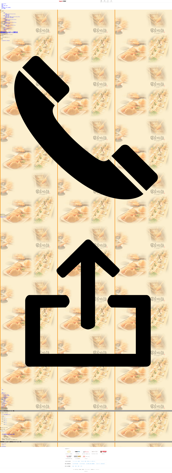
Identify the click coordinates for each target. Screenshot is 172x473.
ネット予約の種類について (6, 414)
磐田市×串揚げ (7, 20)
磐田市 (5, 18)
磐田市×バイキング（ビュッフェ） (11, 19)
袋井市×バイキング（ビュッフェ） (11, 22)
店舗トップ (3, 392)
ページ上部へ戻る (3, 446)
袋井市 (5, 21)
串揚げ (5, 29)
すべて (5, 400)
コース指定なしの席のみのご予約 (8, 434)
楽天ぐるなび (4, 3)
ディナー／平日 (6, 394)
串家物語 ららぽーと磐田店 (6, 7)
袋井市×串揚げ (7, 23)
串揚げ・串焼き (6, 28)
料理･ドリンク (6, 401)
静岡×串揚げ (7, 14)
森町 (4, 24)
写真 (2, 399)
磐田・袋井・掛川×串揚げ (9, 17)
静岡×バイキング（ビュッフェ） (10, 13)
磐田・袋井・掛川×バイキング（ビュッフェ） (12, 16)
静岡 (2, 4)
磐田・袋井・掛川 (5, 5)
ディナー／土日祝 (6, 395)
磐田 (2, 6)
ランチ (5, 396)
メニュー (3, 393)
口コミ (3, 406)
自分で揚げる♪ (6, 397)
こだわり (3, 402)
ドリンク (5, 398)
